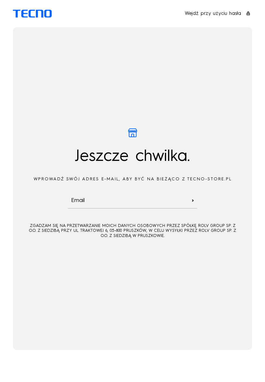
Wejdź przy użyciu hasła (213, 13)
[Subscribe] (193, 200)
